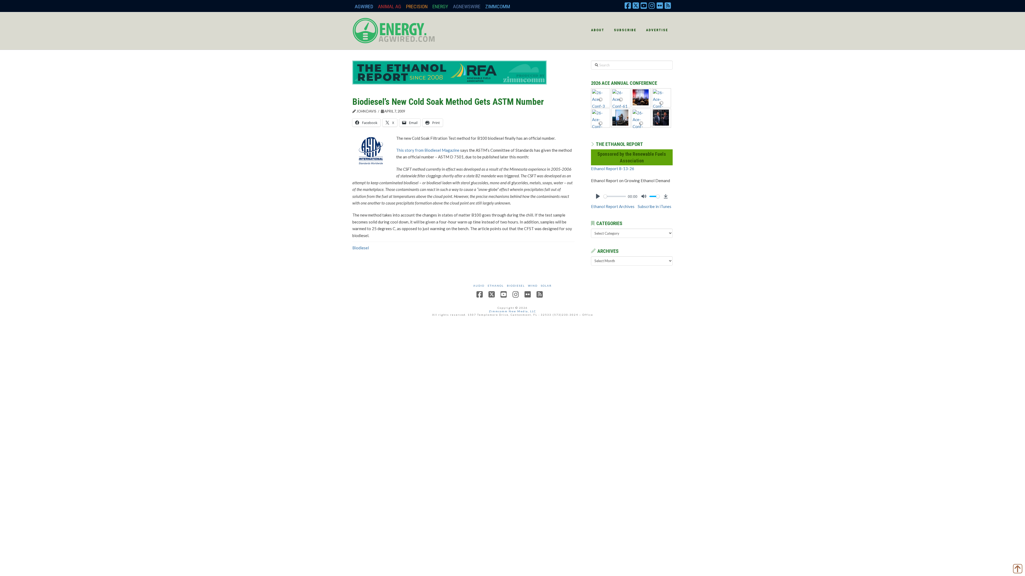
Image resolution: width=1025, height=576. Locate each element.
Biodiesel (360, 247)
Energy (440, 6)
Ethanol (496, 285)
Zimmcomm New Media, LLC (512, 311)
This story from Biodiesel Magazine (427, 150)
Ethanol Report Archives (612, 206)
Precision (417, 6)
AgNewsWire (466, 6)
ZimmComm (497, 6)
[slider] (615, 196)
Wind (533, 285)
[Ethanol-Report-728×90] (449, 72)
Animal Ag (389, 6)
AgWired (364, 6)
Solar (546, 285)
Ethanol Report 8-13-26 (612, 168)
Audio (478, 285)
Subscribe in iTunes (654, 206)
